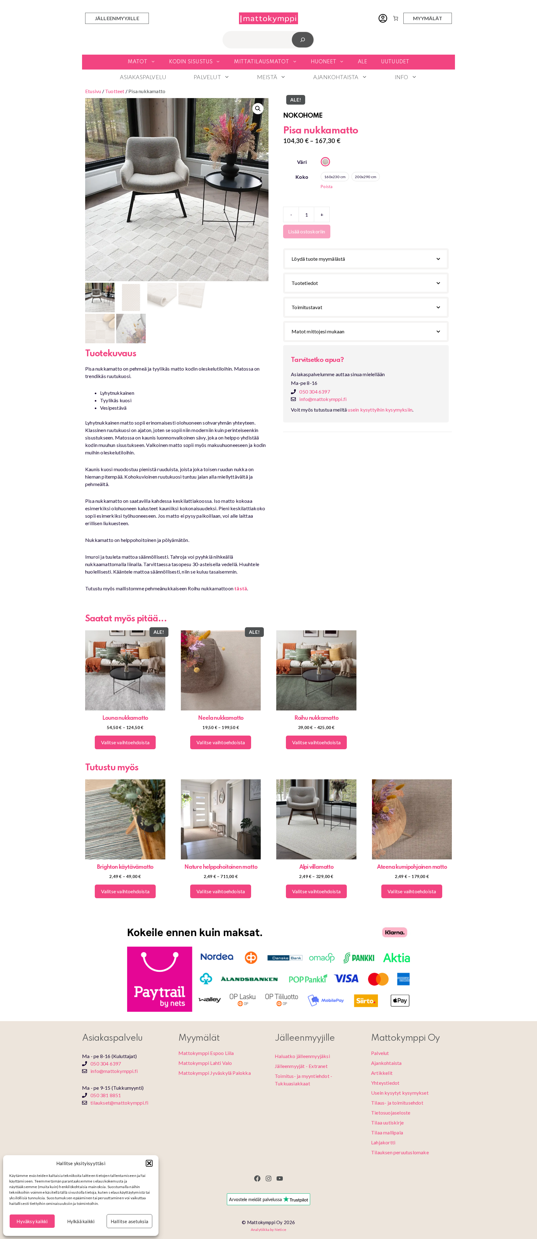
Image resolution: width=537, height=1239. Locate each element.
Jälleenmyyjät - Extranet (301, 1066)
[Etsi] (303, 39)
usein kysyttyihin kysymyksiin (380, 409)
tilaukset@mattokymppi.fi (119, 1103)
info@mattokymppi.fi (323, 399)
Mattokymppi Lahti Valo (205, 1063)
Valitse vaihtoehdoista (125, 742)
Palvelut (207, 77)
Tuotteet (115, 91)
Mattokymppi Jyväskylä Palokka (214, 1073)
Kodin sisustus (191, 62)
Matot (138, 62)
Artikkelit (381, 1073)
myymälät (427, 18)
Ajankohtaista (336, 77)
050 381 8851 (105, 1095)
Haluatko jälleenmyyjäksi (302, 1056)
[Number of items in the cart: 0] (395, 18)
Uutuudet (395, 62)
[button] (149, 1163)
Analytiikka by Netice (268, 1229)
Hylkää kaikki (81, 1221)
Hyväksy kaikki (32, 1221)
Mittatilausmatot (261, 62)
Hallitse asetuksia (130, 1221)
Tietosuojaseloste (390, 1112)
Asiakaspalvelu (143, 77)
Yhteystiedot (385, 1083)
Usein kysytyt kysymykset (400, 1093)
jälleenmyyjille (117, 18)
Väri (302, 162)
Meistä (267, 77)
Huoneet (323, 62)
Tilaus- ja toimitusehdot (397, 1103)
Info (401, 77)
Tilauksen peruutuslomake (400, 1152)
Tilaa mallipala (387, 1132)
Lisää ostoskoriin (306, 231)
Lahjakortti (383, 1142)
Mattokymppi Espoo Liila (206, 1053)
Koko (302, 177)
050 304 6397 (314, 391)
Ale (362, 62)
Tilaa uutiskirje (387, 1122)
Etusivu (93, 91)
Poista (327, 186)
